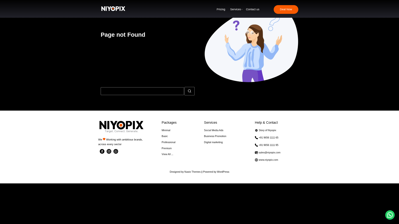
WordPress (223, 171)
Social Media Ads (213, 130)
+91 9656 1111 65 (268, 137)
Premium (167, 148)
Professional (168, 142)
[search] (190, 91)
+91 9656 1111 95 (268, 145)
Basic (165, 136)
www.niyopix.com (268, 160)
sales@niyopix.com (269, 152)
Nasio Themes (192, 171)
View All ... (167, 154)
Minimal (166, 130)
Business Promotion (215, 136)
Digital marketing (213, 142)
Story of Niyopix (267, 130)
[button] (390, 215)
